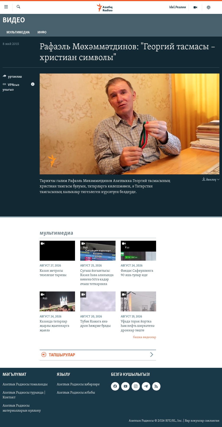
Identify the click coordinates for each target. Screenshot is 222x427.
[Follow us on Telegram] (146, 386)
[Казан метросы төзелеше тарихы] (57, 251)
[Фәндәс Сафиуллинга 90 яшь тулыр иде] (138, 251)
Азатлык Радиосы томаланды (25, 384)
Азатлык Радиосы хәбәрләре (78, 384)
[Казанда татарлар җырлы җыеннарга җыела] (57, 301)
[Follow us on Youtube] (125, 386)
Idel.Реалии (177, 7)
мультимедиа (18, 32)
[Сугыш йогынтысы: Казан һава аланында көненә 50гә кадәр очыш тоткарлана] (98, 251)
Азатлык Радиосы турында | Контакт (24, 395)
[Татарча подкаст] (208, 7)
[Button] (12, 78)
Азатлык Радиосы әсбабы (76, 392)
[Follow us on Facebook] (115, 386)
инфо (42, 32)
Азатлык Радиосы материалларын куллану (22, 408)
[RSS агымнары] (156, 386)
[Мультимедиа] (195, 7)
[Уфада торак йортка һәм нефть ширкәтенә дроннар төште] (138, 301)
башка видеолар (144, 337)
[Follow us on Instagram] (136, 386)
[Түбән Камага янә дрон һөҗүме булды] (98, 301)
